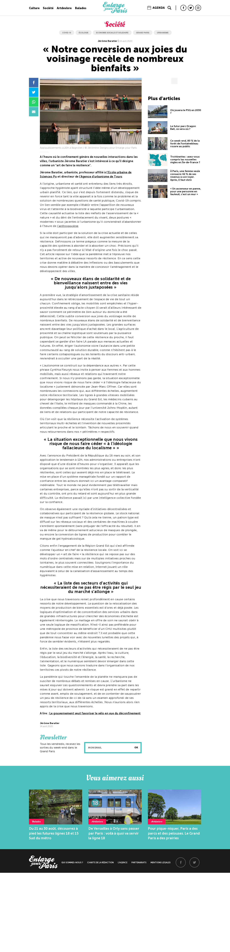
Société (48, 8)
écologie (83, 32)
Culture (34, 8)
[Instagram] (198, 8)
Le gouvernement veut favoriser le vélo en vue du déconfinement (95, 713)
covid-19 (66, 32)
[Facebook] (183, 8)
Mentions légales (161, 862)
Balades (80, 8)
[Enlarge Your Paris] (115, 12)
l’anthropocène (67, 226)
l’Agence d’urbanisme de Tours (100, 176)
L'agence (122, 862)
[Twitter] (191, 8)
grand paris (142, 32)
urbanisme (163, 32)
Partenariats (138, 862)
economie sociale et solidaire (112, 32)
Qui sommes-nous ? (72, 862)
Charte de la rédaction (100, 862)
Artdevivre (64, 8)
